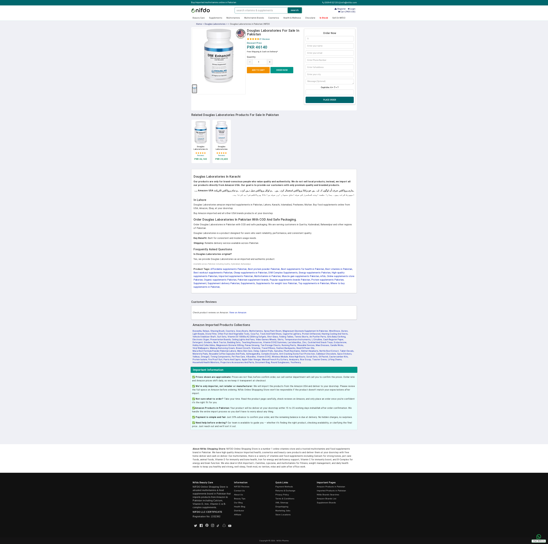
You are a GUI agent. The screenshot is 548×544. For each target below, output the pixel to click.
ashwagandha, (253, 354)
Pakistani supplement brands (253, 279)
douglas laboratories (215, 24)
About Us (238, 494)
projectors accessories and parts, (237, 362)
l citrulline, (317, 339)
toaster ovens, (319, 359)
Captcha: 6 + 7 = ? (330, 87)
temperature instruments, (298, 339)
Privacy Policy (282, 494)
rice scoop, (306, 359)
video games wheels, (266, 339)
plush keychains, (292, 351)
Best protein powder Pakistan (264, 269)
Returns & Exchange (285, 490)
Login (352, 9)
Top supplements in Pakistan (313, 283)
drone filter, (211, 334)
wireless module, (280, 357)
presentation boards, (220, 339)
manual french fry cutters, (275, 359)
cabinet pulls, (266, 351)
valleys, (196, 357)
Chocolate (310, 18)
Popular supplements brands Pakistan (290, 279)
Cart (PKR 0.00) (347, 12)
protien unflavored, (311, 334)
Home (199, 24)
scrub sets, (312, 357)
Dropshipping (281, 506)
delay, (256, 351)
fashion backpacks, (286, 348)
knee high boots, (297, 357)
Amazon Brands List (326, 498)
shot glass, (273, 337)
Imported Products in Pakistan (331, 490)
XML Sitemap (281, 502)
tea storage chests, (271, 345)
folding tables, (286, 337)
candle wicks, (337, 345)
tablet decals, (347, 351)
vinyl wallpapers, (201, 348)
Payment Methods (284, 486)
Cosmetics (273, 18)
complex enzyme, (270, 354)
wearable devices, (306, 345)
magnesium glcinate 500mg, (230, 345)
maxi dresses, (323, 345)
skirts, (281, 339)
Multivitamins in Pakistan (267, 276)
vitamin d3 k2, (264, 357)
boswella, (197, 331)
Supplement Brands (326, 502)
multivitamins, (256, 331)
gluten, (344, 331)
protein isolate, (200, 359)
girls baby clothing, (336, 337)
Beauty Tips (239, 498)
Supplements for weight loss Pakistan (276, 283)
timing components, (220, 357)
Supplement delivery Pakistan (224, 283)
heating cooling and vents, (335, 334)
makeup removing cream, (222, 348)
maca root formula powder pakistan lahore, (215, 351)
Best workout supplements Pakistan (213, 272)
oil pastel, (324, 357)
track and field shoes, (271, 334)
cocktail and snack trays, (320, 342)
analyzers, (294, 359)
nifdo (323, 276)
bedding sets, (234, 342)
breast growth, (243, 348)
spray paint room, (273, 331)
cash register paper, (333, 339)
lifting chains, (335, 359)
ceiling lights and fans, (243, 339)
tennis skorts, (302, 337)
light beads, (199, 334)
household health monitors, (206, 362)
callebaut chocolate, (326, 354)
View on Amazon (237, 312)
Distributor (239, 510)
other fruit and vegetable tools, (234, 334)
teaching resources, (252, 342)
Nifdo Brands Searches (328, 494)
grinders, (208, 342)
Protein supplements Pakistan (327, 279)
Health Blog (239, 506)
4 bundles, (251, 357)
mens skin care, (245, 351)
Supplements (215, 18)
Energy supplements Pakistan (315, 272)
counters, (230, 331)
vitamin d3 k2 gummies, (275, 342)
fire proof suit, (215, 359)
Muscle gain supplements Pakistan (300, 276)
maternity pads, (200, 354)
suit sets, (222, 337)
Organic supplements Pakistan (220, 279)
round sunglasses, (280, 362)
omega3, (205, 357)
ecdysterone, (340, 342)
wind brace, (335, 331)
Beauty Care (199, 18)
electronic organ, (201, 339)
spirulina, (278, 351)
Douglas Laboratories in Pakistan (201, 149)
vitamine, (256, 348)
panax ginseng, (252, 345)
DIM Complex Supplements (283, 272)
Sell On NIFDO (338, 18)
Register (341, 9)
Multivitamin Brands (254, 18)
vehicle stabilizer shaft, (204, 337)
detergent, (198, 342)
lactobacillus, (295, 342)
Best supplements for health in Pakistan (302, 269)
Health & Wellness (292, 18)
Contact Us (239, 490)
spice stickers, (344, 354)
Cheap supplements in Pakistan (250, 272)
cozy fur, (255, 334)
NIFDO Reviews (241, 486)
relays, (206, 331)
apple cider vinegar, (251, 359)
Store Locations (283, 514)
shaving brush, (217, 331)
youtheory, (296, 362)
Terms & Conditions (284, 498)
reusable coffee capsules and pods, (227, 354)
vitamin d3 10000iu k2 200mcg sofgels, (247, 337)
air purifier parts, (318, 337)
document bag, (262, 362)
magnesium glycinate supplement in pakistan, (305, 331)
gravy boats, (242, 331)
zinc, (304, 342)
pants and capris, (232, 359)
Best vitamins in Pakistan (338, 269)
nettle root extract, (329, 351)
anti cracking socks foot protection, (297, 354)
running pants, (289, 345)
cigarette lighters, (292, 334)
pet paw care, (239, 357)
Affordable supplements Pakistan (228, 269)
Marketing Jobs (282, 510)
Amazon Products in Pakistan (331, 486)
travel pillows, (269, 348)
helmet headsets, (310, 351)
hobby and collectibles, (204, 345)
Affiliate (237, 514)
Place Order (329, 100)
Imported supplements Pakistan (235, 276)
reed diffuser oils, (306, 348)
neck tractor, (220, 342)
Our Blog (238, 502)
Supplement (200, 283)
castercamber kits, (338, 357)
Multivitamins (233, 18)
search (295, 10)
